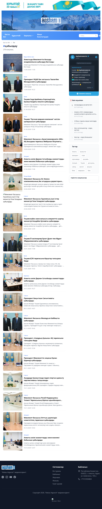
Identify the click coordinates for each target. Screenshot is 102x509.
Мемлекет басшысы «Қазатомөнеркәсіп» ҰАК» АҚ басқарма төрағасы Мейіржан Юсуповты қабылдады (43, 141)
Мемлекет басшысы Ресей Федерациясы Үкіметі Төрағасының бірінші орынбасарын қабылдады (42, 400)
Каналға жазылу (85, 94)
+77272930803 (86, 479)
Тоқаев (83, 163)
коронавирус (76, 159)
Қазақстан (83, 152)
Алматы (74, 152)
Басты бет (6, 35)
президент (75, 155)
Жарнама (56, 477)
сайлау (74, 167)
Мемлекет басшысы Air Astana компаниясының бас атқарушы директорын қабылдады (43, 181)
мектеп (81, 167)
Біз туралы (57, 471)
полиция (74, 163)
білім (73, 170)
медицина (81, 170)
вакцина (89, 167)
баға (89, 170)
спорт (83, 155)
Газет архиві (57, 484)
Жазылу (56, 481)
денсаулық (91, 163)
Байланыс (56, 474)
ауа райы (85, 159)
